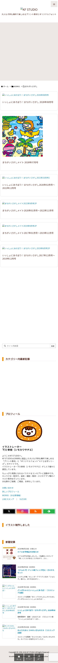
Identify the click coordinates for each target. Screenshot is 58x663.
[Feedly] (49, 511)
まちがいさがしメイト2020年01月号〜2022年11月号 (28, 210)
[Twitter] (9, 511)
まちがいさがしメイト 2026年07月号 (20, 162)
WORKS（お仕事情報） (12, 495)
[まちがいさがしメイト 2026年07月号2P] (23, 138)
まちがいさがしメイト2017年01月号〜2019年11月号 (28, 232)
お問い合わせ (7, 487)
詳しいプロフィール (10, 491)
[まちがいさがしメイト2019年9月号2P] (20, 227)
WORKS (17, 86)
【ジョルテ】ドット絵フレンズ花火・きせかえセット (36, 571)
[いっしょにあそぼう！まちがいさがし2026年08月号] (26, 96)
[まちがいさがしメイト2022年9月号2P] (20, 205)
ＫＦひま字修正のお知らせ (28, 551)
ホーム (5, 86)
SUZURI (23, 499)
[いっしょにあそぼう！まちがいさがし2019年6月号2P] (27, 250)
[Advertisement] (29, 51)
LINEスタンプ (8, 499)
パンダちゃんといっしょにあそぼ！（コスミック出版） (36, 591)
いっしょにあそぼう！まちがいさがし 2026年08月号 (27, 102)
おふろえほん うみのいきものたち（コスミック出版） (36, 631)
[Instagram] (22, 511)
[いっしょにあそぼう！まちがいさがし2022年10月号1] (27, 179)
